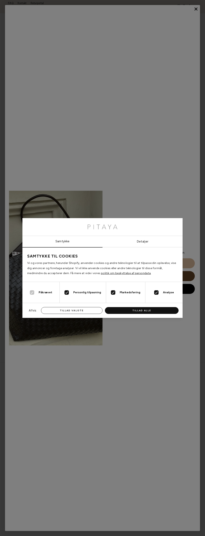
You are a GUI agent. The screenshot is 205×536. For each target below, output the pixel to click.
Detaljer (143, 241)
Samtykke (62, 241)
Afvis (32, 310)
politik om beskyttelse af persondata (126, 273)
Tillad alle (141, 310)
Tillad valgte (72, 310)
